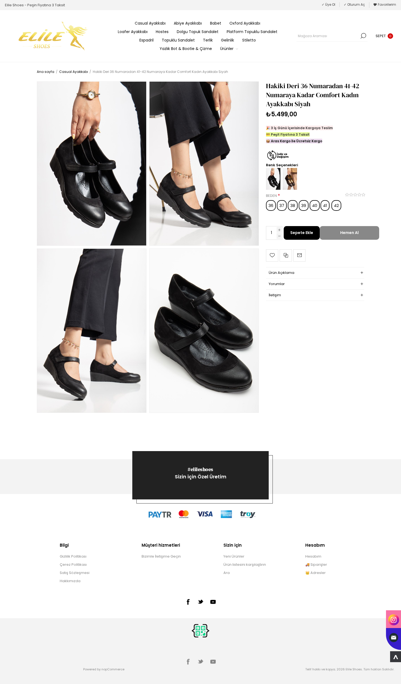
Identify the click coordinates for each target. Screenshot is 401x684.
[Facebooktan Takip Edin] (187, 601)
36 (270, 205)
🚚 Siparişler (316, 564)
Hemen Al (349, 232)
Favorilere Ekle (272, 255)
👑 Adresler (315, 572)
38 (292, 205)
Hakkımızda (70, 581)
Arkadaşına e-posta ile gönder (299, 255)
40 (314, 205)
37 (281, 205)
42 (336, 205)
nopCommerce (112, 669)
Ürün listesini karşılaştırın (244, 564)
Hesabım (313, 556)
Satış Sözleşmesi (74, 572)
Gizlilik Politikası (73, 556)
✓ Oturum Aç (354, 4)
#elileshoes (200, 469)
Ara (363, 35)
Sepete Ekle (301, 232)
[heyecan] (200, 601)
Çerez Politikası (73, 564)
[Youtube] (213, 601)
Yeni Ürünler (233, 556)
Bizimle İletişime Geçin (161, 556)
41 (325, 205)
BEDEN (272, 196)
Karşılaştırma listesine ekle (286, 255)
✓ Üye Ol (328, 4)
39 (303, 205)
